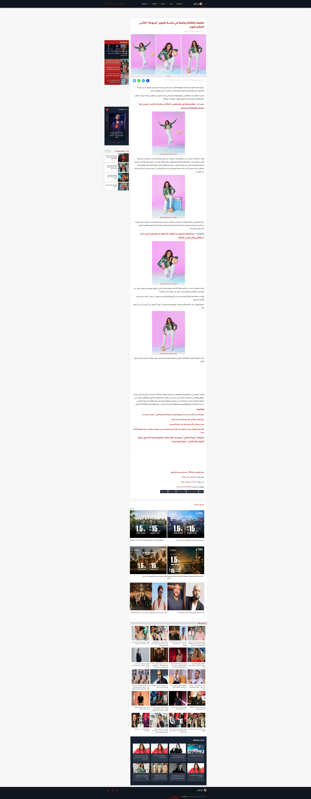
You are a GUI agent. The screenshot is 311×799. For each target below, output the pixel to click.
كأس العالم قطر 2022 (192, 491)
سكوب (163, 3)
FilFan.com (204, 796)
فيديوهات (144, 3)
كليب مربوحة (172, 491)
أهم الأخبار (123, 42)
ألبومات (154, 3)
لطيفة (201, 491)
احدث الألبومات (122, 109)
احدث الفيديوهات (118, 151)
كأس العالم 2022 (181, 491)
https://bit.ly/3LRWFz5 (184, 487)
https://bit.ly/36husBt (189, 477)
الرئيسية (179, 3)
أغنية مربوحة (164, 491)
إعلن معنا (175, 796)
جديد (170, 3)
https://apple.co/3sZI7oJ (189, 482)
